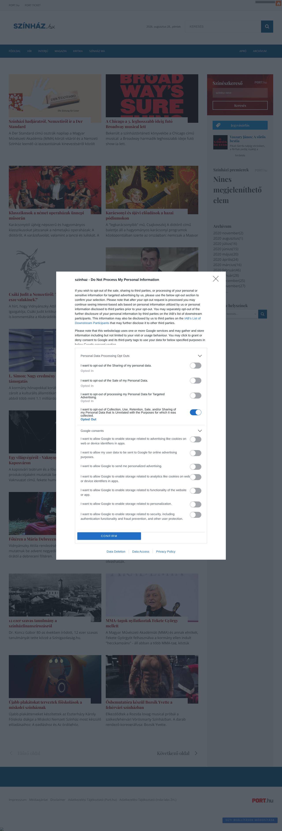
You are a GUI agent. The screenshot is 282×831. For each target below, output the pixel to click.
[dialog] (141, 416)
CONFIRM (109, 536)
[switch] (195, 366)
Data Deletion (116, 551)
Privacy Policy (165, 551)
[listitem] (141, 356)
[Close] (217, 280)
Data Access (140, 551)
